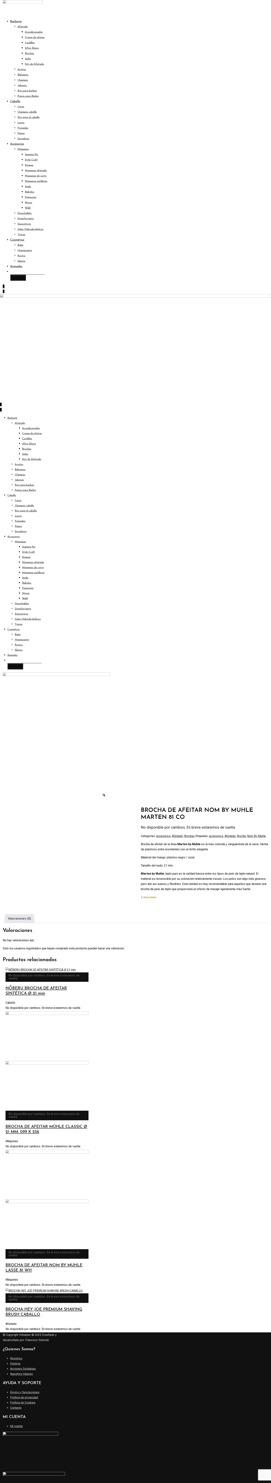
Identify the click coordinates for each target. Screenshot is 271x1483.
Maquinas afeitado (36, 170)
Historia (15, 1363)
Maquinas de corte (35, 176)
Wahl (28, 208)
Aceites (22, 69)
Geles (28, 58)
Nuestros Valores (21, 1374)
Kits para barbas (27, 90)
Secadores (23, 138)
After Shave (32, 48)
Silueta (21, 261)
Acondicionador (34, 32)
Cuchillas (30, 42)
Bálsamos (23, 74)
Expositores (24, 224)
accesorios (163, 836)
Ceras (21, 106)
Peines (21, 133)
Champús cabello (27, 112)
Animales (16, 266)
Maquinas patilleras (36, 181)
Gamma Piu (31, 154)
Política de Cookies (22, 1402)
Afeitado (23, 26)
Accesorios (17, 144)
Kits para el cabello (29, 117)
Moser (28, 202)
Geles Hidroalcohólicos (31, 229)
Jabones (22, 85)
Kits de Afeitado (34, 64)
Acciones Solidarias (23, 1368)
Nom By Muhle (256, 836)
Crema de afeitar (35, 37)
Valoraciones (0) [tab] (19, 918)
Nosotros (16, 1358)
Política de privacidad (24, 1397)
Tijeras (21, 234)
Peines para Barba (28, 96)
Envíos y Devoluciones (24, 1392)
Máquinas (23, 149)
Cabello (15, 101)
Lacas (21, 122)
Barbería (16, 21)
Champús (23, 80)
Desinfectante (26, 218)
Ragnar (29, 165)
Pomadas (23, 128)
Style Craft (31, 160)
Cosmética (17, 239)
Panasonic (31, 197)
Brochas (29, 53)
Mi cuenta (16, 1426)
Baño (20, 245)
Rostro (21, 255)
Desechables (25, 213)
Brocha (241, 836)
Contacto (16, 1408)
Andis (28, 186)
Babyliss (29, 192)
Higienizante (25, 250)
